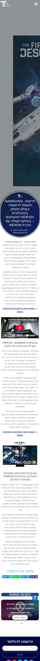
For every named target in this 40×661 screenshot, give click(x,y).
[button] (36, 4)
